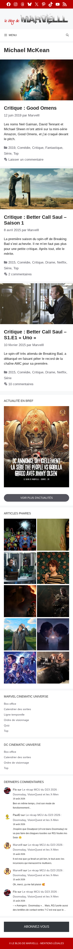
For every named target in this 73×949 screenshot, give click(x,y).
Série (7, 153)
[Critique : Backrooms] (53, 535)
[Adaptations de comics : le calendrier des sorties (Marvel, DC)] (20, 535)
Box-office (10, 703)
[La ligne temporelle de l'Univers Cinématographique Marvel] (20, 668)
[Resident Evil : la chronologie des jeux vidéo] (53, 668)
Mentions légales (52, 943)
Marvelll (17, 844)
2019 (11, 148)
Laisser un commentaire (25, 159)
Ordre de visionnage (16, 720)
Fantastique (53, 148)
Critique (37, 148)
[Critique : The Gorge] (53, 635)
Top (15, 153)
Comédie (23, 148)
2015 (11, 262)
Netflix (61, 262)
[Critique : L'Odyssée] (20, 601)
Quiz (7, 725)
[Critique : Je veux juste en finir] (53, 568)
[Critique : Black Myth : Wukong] (53, 601)
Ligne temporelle (14, 714)
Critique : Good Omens (30, 108)
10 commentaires (20, 384)
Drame (50, 262)
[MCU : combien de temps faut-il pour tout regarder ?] (20, 568)
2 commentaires (20, 274)
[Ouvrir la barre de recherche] (67, 35)
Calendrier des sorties (17, 709)
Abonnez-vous (36, 926)
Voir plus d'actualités (36, 497)
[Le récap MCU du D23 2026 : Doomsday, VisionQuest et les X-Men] (20, 635)
